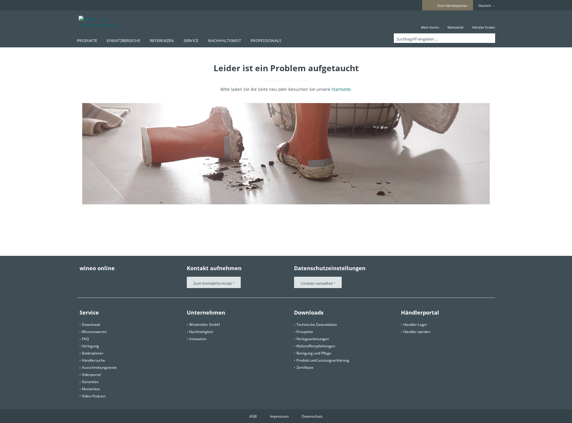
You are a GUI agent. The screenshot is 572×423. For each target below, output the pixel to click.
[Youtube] (116, 280)
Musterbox (91, 388)
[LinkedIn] (149, 280)
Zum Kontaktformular (212, 283)
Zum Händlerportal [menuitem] (451, 5)
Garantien (90, 381)
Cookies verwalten (317, 283)
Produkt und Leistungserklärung (322, 360)
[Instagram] (133, 280)
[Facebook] (83, 280)
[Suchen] (489, 38)
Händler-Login (415, 324)
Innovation (197, 338)
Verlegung (90, 346)
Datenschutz (312, 416)
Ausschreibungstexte (99, 367)
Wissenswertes (94, 331)
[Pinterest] (99, 280)
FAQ (85, 338)
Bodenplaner (92, 353)
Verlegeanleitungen (312, 338)
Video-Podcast (93, 396)
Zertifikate (304, 367)
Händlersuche (93, 360)
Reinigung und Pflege (313, 353)
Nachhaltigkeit (201, 331)
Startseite (341, 89)
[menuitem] (430, 21)
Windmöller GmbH (204, 324)
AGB (253, 416)
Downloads (91, 324)
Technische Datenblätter (316, 324)
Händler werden (416, 331)
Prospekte (304, 331)
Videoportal (91, 374)
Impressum (279, 416)
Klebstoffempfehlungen (315, 346)
